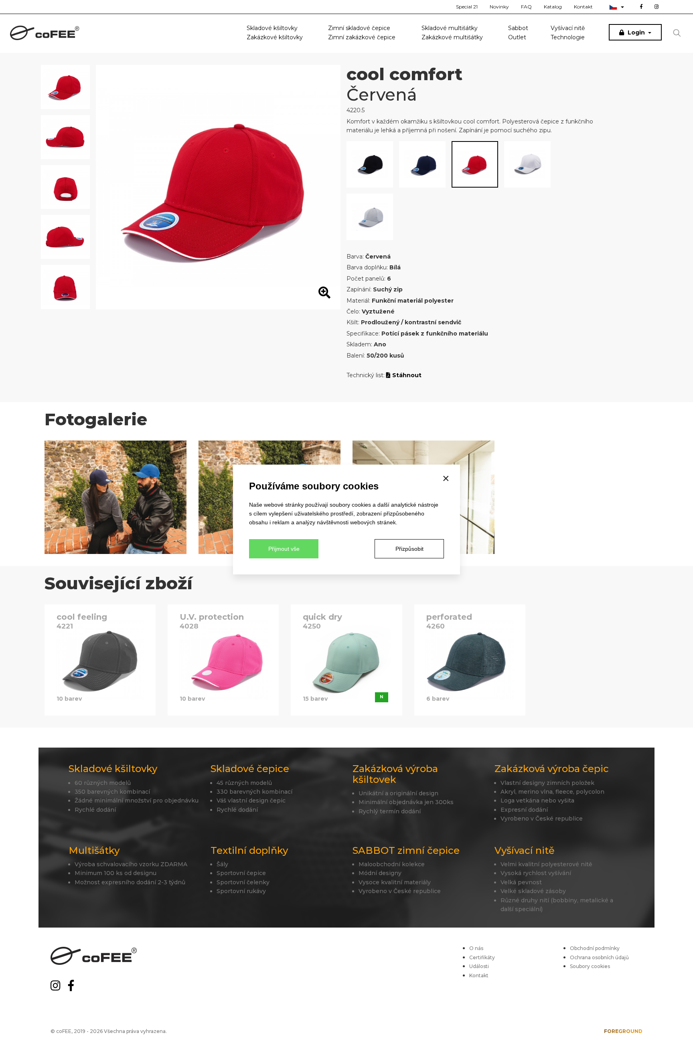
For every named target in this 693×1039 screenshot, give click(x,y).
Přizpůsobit (409, 549)
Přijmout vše (284, 549)
